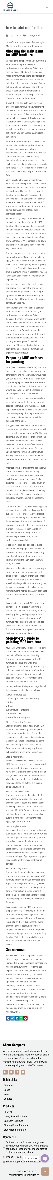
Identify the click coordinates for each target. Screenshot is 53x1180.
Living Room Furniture (15, 1116)
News (6, 1094)
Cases (7, 1090)
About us (8, 1085)
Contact (8, 1098)
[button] (8, 1018)
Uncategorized (33, 35)
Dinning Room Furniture (16, 1125)
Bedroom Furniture (13, 1121)
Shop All (8, 1112)
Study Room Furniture (15, 1129)
